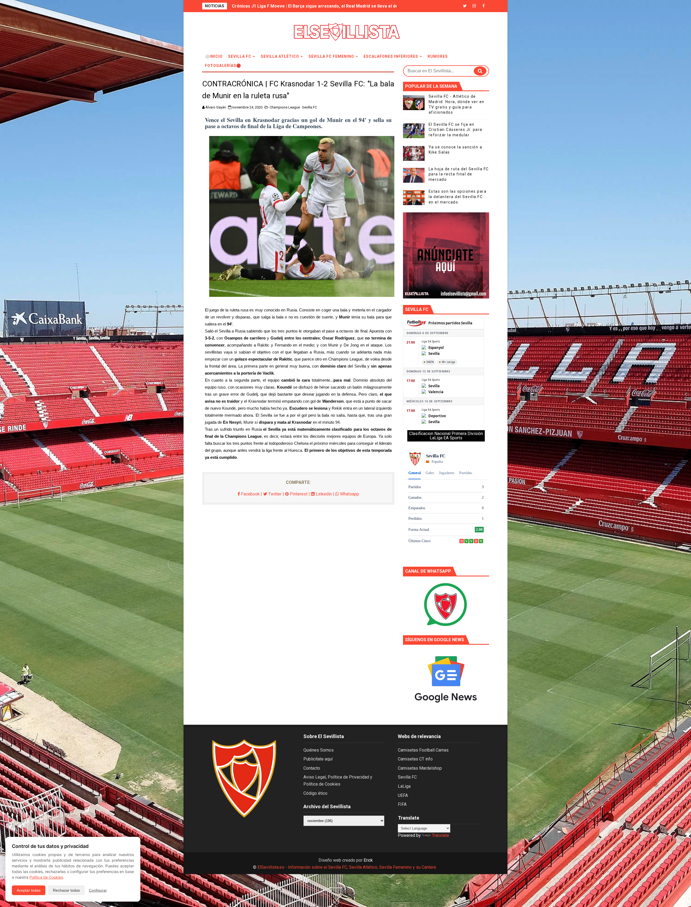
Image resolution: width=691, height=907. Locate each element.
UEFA (403, 795)
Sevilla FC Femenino (331, 56)
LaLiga (404, 786)
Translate (440, 835)
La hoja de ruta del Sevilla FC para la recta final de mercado (459, 174)
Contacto (311, 768)
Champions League (285, 107)
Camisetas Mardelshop (420, 768)
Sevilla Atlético (280, 56)
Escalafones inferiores (391, 56)
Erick (368, 860)
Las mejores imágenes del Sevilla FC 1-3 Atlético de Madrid (292, 6)
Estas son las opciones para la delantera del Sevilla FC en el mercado (458, 196)
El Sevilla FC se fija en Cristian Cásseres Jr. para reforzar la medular (455, 129)
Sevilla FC (239, 56)
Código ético (315, 793)
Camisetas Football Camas (423, 750)
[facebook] (484, 6)
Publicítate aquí (318, 759)
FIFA (402, 804)
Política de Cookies (46, 877)
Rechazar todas (66, 890)
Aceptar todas (28, 890)
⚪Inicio (214, 56)
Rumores (438, 56)
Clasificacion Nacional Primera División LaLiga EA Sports (446, 435)
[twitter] (465, 6)
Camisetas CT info (415, 759)
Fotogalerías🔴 (223, 65)
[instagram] (474, 6)
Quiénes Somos (318, 750)
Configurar (98, 890)
